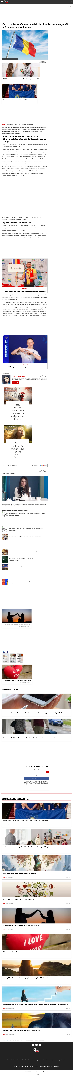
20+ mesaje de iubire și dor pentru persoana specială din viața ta (17, 680)
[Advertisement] (12, 522)
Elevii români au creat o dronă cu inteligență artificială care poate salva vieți (19, 99)
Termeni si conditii (29, 1066)
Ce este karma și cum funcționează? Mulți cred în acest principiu (21, 1030)
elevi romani (4, 510)
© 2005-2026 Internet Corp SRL (31, 1071)
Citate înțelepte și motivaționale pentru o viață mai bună (19, 873)
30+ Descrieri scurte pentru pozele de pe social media (18, 899)
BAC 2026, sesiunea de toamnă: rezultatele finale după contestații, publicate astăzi (21, 78)
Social (4, 81)
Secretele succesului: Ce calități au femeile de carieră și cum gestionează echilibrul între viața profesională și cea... (36, 1004)
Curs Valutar (56, 1066)
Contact (15, 1066)
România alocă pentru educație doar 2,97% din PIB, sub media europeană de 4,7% (26, 847)
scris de (32, 81)
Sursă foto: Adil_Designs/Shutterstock (10, 58)
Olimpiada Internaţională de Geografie (20, 510)
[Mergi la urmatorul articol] (70, 6)
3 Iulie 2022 (10, 124)
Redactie (21, 1066)
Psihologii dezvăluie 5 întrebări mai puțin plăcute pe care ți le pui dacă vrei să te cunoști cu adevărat (32, 978)
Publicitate (49, 1066)
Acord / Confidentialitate (40, 1066)
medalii (10, 510)
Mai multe (15, 382)
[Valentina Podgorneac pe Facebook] (41, 376)
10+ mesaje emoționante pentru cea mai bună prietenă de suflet (16, 624)
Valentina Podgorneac (27, 124)
